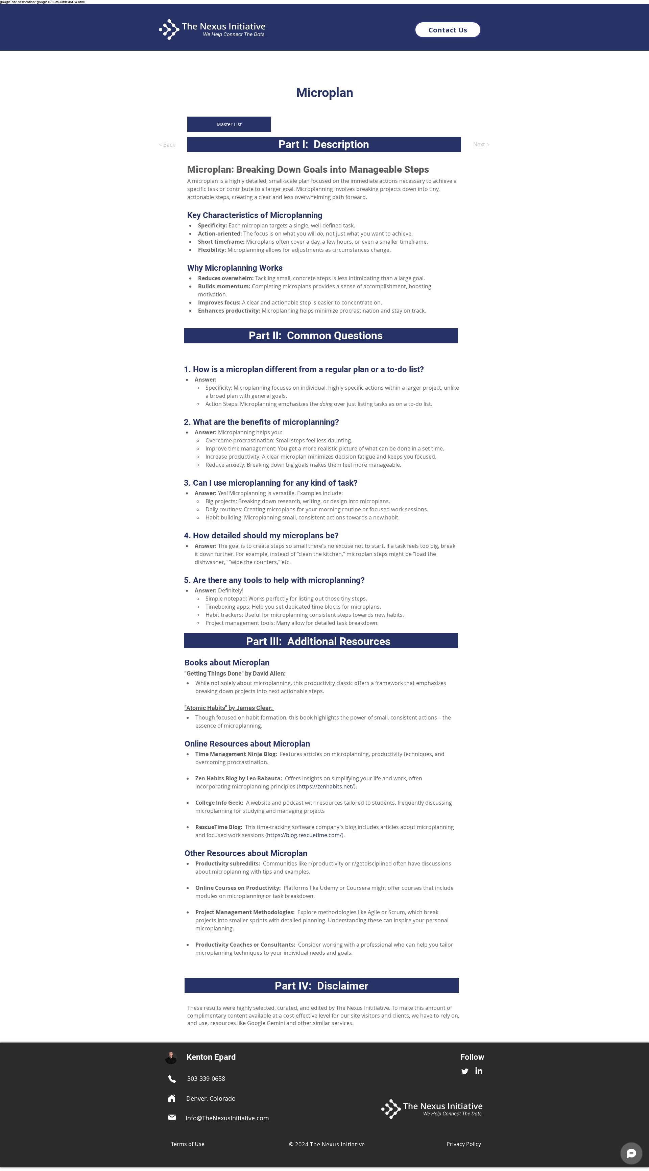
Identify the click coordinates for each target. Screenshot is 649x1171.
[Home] (171, 1098)
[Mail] (172, 1117)
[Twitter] (465, 1071)
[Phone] (172, 1079)
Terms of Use (188, 1144)
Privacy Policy (464, 1144)
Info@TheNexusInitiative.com (227, 1118)
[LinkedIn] (479, 1071)
